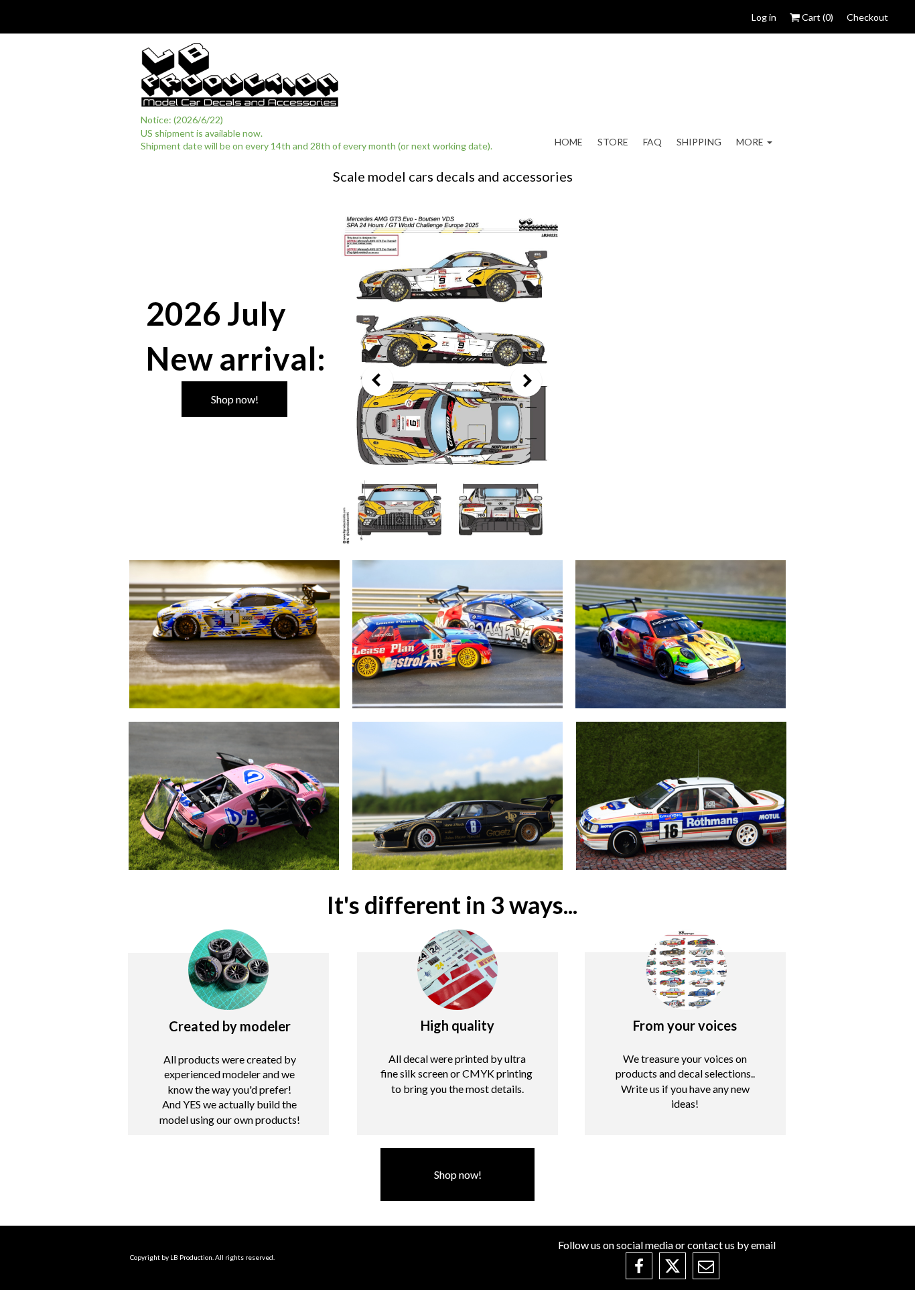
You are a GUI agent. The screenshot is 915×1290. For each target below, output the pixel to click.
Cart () (816, 17)
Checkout (867, 17)
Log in (764, 17)
